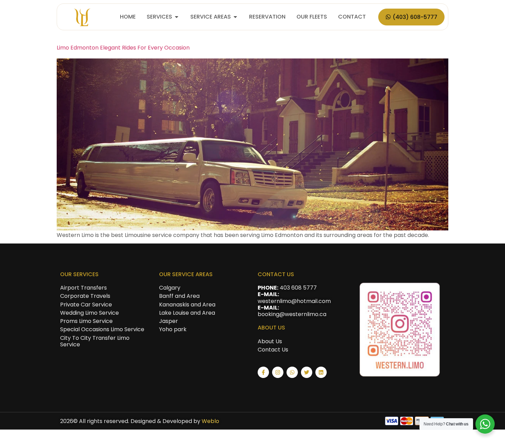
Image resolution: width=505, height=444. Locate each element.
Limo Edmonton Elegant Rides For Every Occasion (123, 48)
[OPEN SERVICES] (176, 17)
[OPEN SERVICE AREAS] (235, 17)
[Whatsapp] (292, 372)
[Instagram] (277, 372)
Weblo (210, 421)
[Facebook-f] (263, 372)
